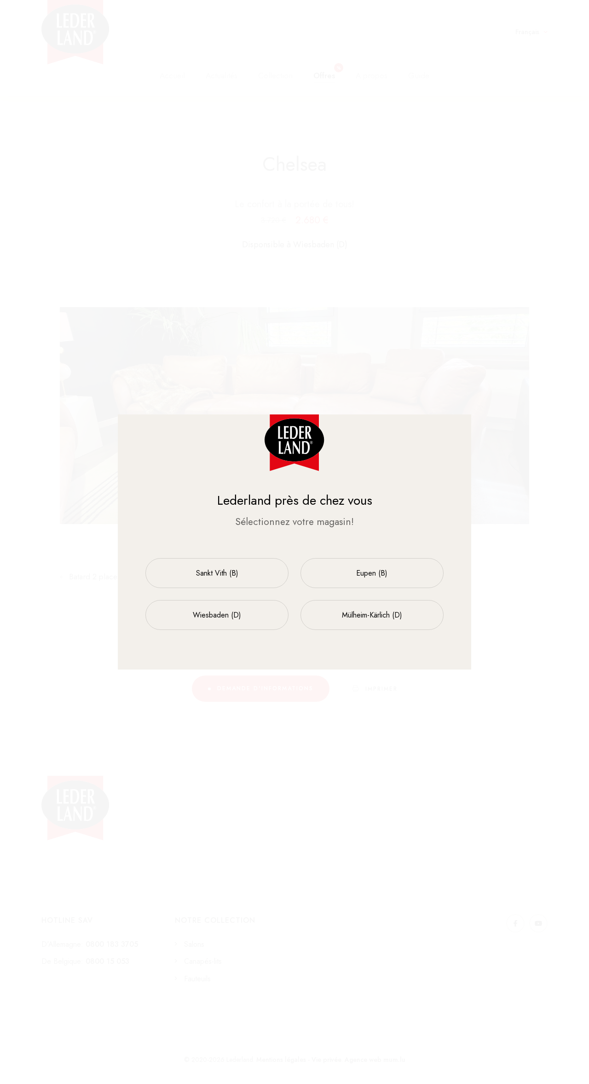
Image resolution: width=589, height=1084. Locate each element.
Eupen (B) (371, 573)
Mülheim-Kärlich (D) (372, 615)
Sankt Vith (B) (217, 573)
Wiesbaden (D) (217, 615)
